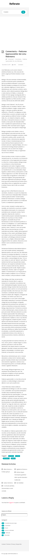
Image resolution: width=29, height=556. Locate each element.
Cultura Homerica (8, 483)
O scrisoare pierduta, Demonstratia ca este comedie (8, 488)
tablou (13, 458)
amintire (11, 456)
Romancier (6, 458)
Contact (3, 544)
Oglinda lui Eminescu (21, 469)
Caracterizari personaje (11, 523)
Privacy (13, 544)
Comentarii (11, 59)
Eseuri (6, 528)
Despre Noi (19, 544)
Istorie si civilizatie (9, 530)
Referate (14, 3)
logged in (11, 502)
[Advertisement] (14, 31)
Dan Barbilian (19, 483)
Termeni (8, 544)
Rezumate (7, 535)
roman (17, 456)
